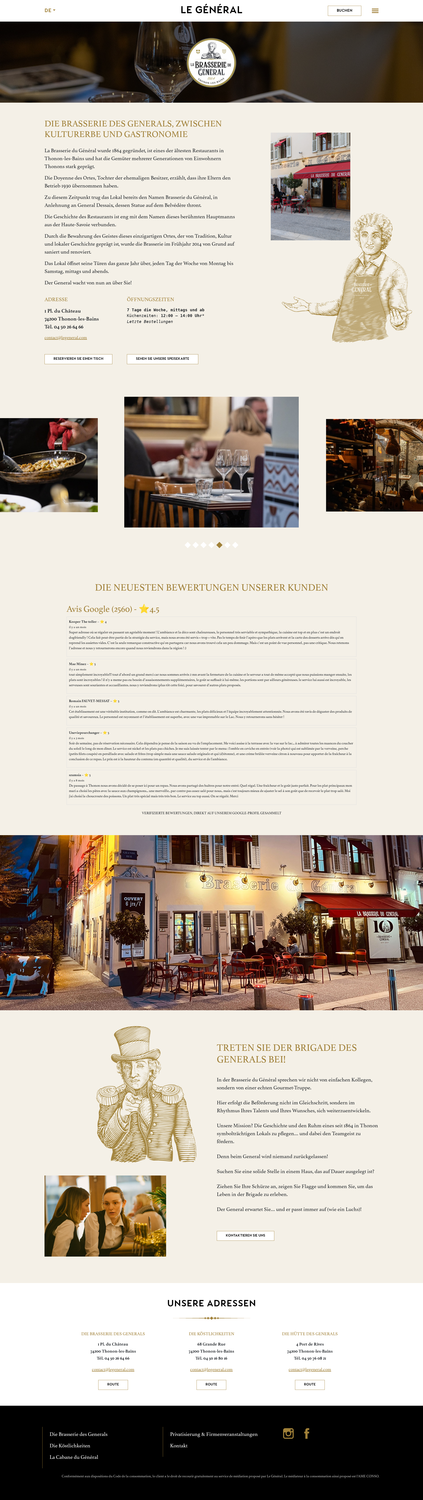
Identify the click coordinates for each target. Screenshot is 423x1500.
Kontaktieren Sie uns (245, 1235)
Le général (211, 11)
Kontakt (178, 1446)
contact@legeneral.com (66, 337)
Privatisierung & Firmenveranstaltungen (214, 1434)
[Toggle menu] (375, 10)
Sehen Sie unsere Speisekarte (162, 359)
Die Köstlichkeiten (70, 1446)
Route (113, 1384)
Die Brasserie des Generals (79, 1434)
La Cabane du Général (74, 1457)
